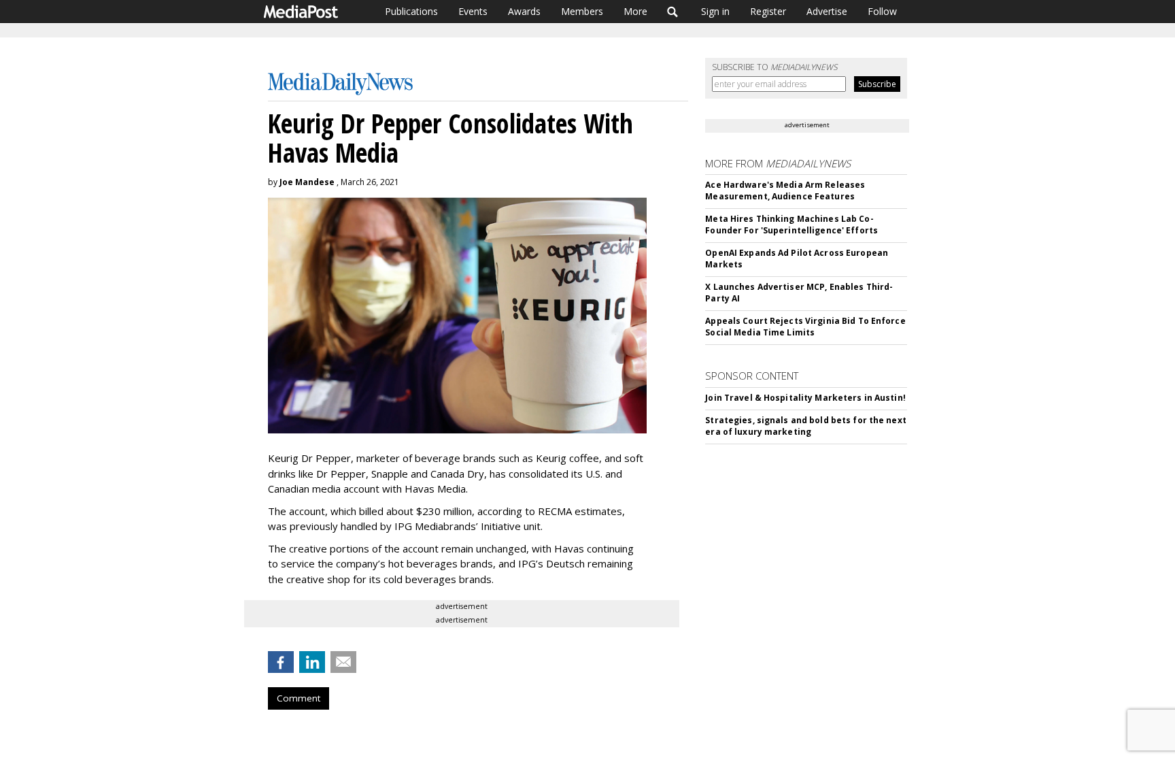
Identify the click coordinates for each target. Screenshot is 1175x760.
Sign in (715, 11)
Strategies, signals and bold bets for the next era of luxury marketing (805, 425)
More (635, 11)
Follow (882, 11)
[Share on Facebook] (281, 662)
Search (673, 11)
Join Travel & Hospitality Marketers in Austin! (805, 397)
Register (768, 11)
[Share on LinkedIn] (312, 662)
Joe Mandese (307, 182)
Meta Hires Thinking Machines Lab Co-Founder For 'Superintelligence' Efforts (791, 224)
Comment (298, 698)
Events (473, 11)
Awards (524, 11)
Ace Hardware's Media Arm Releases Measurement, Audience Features (785, 190)
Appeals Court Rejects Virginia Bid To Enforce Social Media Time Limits (805, 326)
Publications (411, 11)
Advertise (826, 11)
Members (582, 11)
